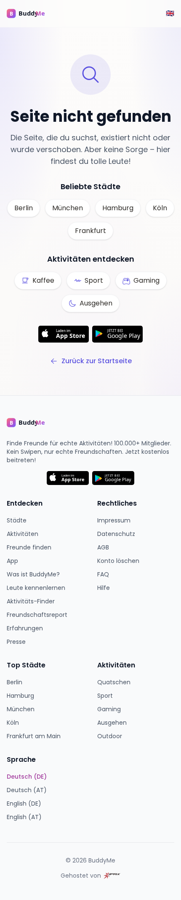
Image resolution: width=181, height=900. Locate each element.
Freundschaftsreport (37, 615)
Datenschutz (116, 534)
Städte (17, 520)
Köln (160, 208)
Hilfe (103, 588)
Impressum (113, 520)
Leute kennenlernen (36, 588)
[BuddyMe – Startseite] (32, 13)
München (67, 208)
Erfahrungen (25, 628)
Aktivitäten (22, 534)
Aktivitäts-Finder (31, 601)
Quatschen (113, 682)
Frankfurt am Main (34, 736)
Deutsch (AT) (27, 790)
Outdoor (109, 736)
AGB (103, 547)
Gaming (109, 709)
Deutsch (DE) (27, 776)
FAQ (103, 574)
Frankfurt (90, 231)
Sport (105, 695)
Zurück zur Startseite (96, 361)
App (12, 561)
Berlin (23, 208)
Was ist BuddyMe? (33, 574)
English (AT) (24, 817)
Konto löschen (118, 561)
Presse (16, 642)
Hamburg (117, 208)
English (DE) (24, 803)
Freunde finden (29, 547)
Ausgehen (112, 722)
